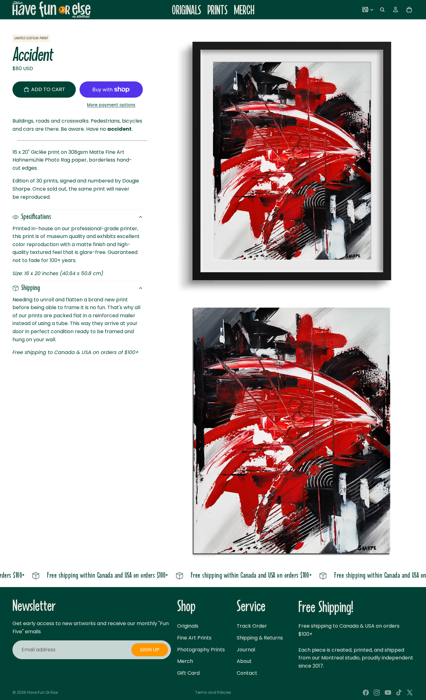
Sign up (149, 650)
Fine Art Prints (194, 637)
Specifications (36, 217)
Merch (185, 661)
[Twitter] (410, 692)
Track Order (252, 626)
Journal (246, 649)
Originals (187, 626)
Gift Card (188, 673)
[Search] (382, 10)
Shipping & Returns (260, 637)
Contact (247, 673)
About (244, 661)
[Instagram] (376, 692)
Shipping (30, 288)
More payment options (111, 105)
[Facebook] (366, 692)
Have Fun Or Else (42, 692)
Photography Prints (201, 649)
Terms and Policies (213, 692)
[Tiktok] (399, 692)
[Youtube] (388, 692)
